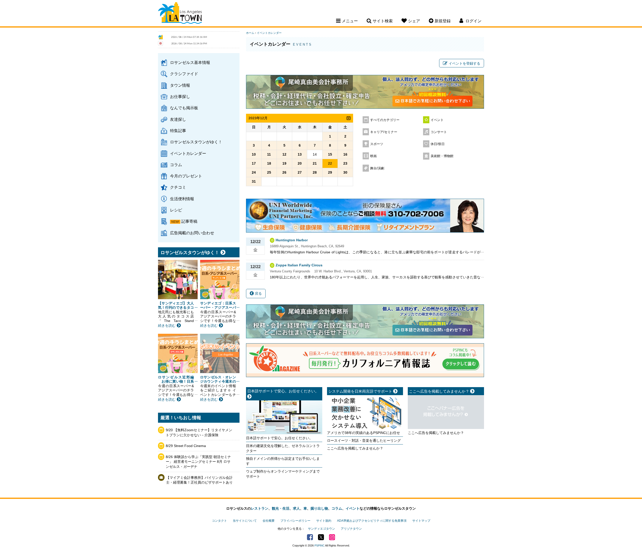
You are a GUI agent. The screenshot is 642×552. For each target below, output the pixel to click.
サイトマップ (421, 520)
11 (269, 154)
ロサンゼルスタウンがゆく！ (196, 142)
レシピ (176, 210)
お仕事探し (180, 96)
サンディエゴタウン (321, 528)
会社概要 (269, 520)
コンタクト (219, 520)
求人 (296, 508)
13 (300, 154)
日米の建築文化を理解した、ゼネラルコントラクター (283, 448)
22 (330, 163)
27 (300, 172)
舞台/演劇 (377, 168)
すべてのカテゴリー (384, 120)
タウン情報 (180, 85)
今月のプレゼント (186, 176)
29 (330, 172)
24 (254, 172)
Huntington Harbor (292, 240)
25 (269, 172)
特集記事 (178, 130)
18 (269, 163)
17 (254, 163)
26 (284, 172)
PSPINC (319, 545)
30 (345, 172)
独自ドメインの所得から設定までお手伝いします (283, 461)
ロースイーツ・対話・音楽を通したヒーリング (364, 440)
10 (254, 154)
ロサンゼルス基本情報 (190, 62)
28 (315, 172)
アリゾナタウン (351, 528)
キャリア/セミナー (383, 132)
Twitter (321, 537)
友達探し (178, 119)
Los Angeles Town (180, 13)
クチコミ (178, 187)
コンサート (439, 132)
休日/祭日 (438, 144)
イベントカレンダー (188, 153)
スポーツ (376, 144)
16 (345, 154)
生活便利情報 (182, 198)
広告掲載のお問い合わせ (192, 233)
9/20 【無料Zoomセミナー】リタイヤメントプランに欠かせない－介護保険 (199, 432)
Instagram (332, 537)
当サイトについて (245, 520)
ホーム (250, 32)
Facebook (310, 537)
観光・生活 (280, 508)
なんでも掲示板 (184, 107)
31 (254, 181)
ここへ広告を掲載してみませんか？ (355, 448)
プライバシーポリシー (295, 520)
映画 (373, 156)
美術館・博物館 (442, 156)
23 (345, 163)
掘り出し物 (319, 508)
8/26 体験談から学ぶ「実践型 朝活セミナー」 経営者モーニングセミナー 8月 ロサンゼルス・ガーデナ (198, 462)
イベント (437, 120)
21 (315, 163)
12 (284, 154)
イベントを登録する (464, 63)
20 (300, 163)
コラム (176, 164)
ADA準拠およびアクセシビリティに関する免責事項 (372, 520)
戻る (258, 293)
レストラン (259, 508)
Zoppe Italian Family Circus (299, 265)
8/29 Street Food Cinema (186, 446)
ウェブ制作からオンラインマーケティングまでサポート (283, 473)
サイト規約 (323, 520)
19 (284, 163)
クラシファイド (184, 73)
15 (330, 154)
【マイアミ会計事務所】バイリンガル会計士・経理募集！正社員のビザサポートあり (199, 480)
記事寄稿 (189, 221)
